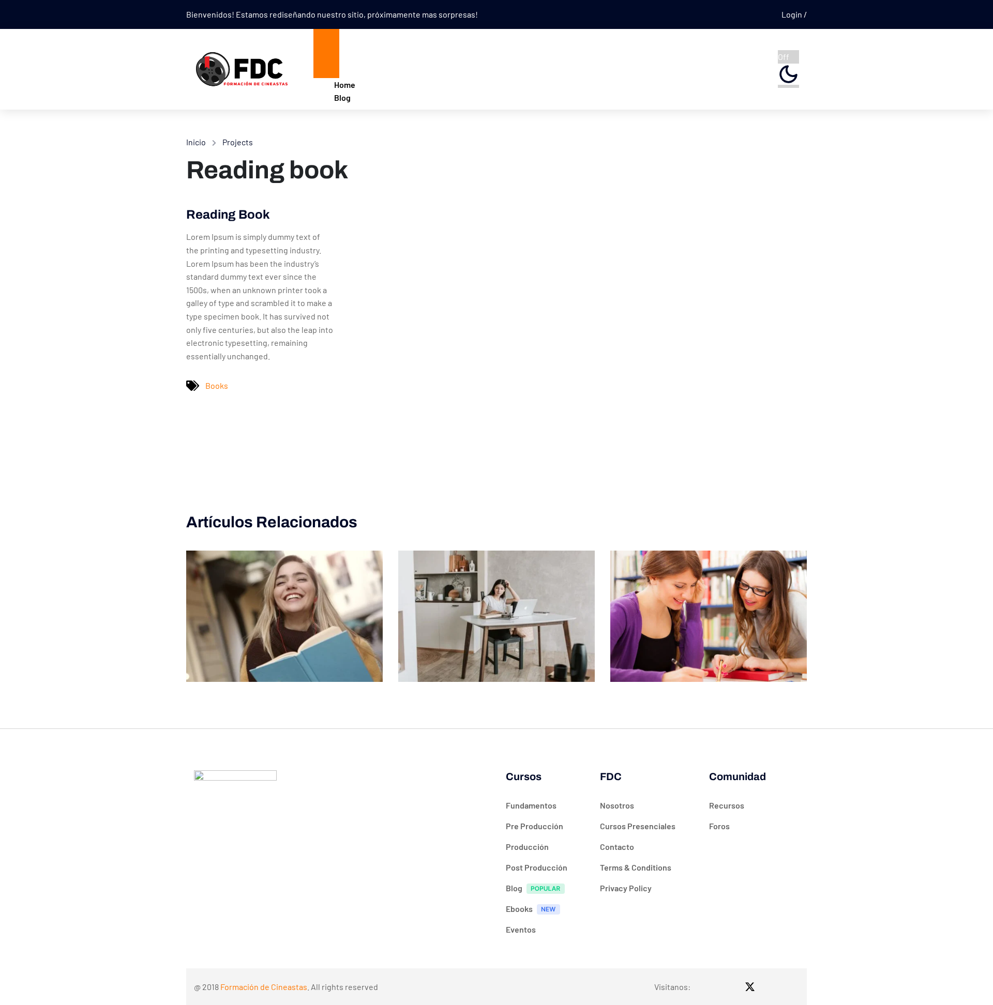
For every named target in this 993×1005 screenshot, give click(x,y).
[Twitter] (750, 986)
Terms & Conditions (635, 867)
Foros (719, 826)
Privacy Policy (626, 888)
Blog (342, 97)
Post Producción (536, 867)
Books (216, 385)
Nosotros (617, 805)
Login (792, 14)
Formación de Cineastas (263, 987)
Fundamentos (531, 805)
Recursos (726, 805)
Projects (237, 142)
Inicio (196, 142)
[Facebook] (709, 986)
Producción (527, 846)
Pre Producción (534, 826)
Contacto (617, 846)
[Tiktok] (770, 986)
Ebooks (519, 908)
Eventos (521, 929)
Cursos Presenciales (637, 826)
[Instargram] (730, 986)
